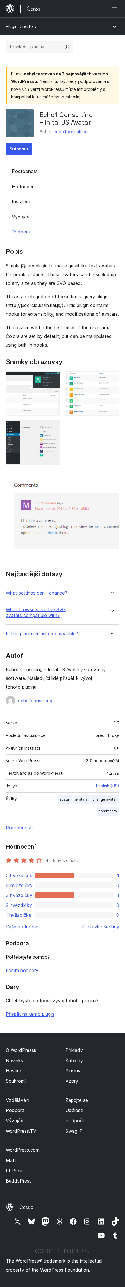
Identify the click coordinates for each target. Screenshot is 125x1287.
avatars (81, 799)
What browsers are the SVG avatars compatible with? (36, 612)
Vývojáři (20, 216)
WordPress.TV (21, 1131)
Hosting (14, 1071)
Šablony (74, 1060)
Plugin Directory (21, 26)
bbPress (15, 1170)
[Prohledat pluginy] (67, 47)
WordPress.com (23, 1150)
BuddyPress (19, 1181)
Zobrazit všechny (100, 927)
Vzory (71, 1081)
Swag (74, 1131)
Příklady (74, 1050)
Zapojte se (76, 1100)
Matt (11, 1160)
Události (74, 1110)
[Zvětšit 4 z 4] (111, 477)
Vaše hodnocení (23, 927)
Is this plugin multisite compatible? (42, 634)
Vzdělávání (17, 1100)
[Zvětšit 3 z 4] (52, 428)
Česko (26, 1207)
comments (108, 811)
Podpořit (74, 1120)
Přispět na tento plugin (30, 1014)
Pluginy (73, 1071)
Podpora (21, 232)
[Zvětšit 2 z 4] (111, 379)
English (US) (107, 785)
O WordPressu (21, 1050)
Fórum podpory (22, 970)
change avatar (104, 799)
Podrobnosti (25, 171)
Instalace (21, 201)
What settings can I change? (36, 593)
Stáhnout (19, 148)
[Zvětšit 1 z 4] (52, 379)
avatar (65, 799)
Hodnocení (23, 186)
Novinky (15, 1060)
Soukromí (16, 1081)
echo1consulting (70, 131)
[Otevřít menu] (115, 8)
